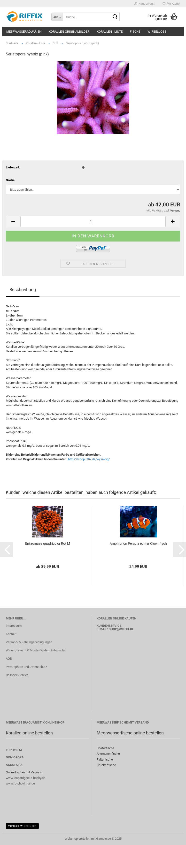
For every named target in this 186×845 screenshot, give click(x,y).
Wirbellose (156, 31)
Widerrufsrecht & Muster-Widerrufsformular (36, 650)
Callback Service (17, 675)
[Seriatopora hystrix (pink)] (93, 97)
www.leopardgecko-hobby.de (25, 778)
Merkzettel (172, 3)
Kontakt (11, 634)
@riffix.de (125, 629)
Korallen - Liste (110, 31)
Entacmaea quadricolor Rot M (47, 543)
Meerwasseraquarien (23, 31)
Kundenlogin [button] (146, 3)
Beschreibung (22, 289)
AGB (9, 658)
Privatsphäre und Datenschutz (26, 667)
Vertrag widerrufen (22, 826)
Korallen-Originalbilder (69, 31)
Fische (135, 31)
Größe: (11, 180)
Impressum (14, 625)
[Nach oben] (172, 838)
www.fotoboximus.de (20, 783)
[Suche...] (115, 17)
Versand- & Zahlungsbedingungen (29, 642)
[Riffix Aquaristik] (25, 17)
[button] (13, 221)
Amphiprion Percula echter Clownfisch (138, 543)
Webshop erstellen (77, 838)
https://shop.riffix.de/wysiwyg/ (89, 459)
